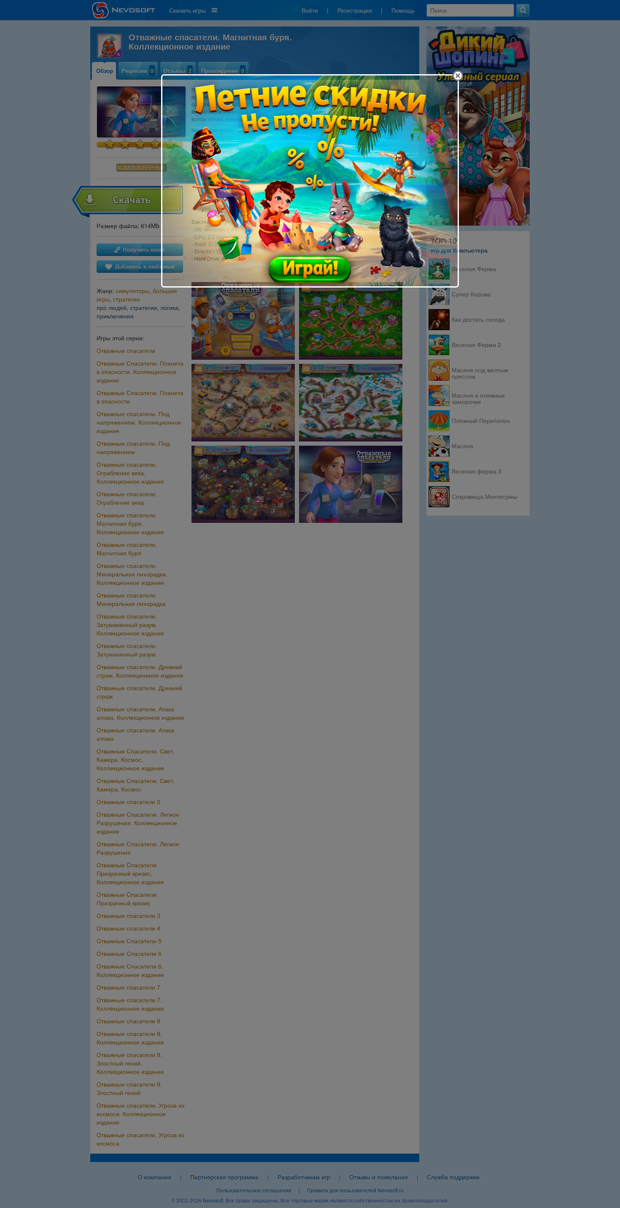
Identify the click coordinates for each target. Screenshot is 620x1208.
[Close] (458, 75)
